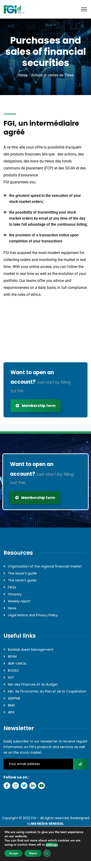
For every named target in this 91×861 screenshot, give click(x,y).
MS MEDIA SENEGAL (47, 823)
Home (23, 75)
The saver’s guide (22, 580)
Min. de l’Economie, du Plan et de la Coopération (47, 691)
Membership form (38, 405)
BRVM (12, 656)
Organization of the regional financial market (45, 566)
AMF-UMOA (17, 663)
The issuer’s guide (22, 573)
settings (52, 845)
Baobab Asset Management (30, 649)
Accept (13, 853)
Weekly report (19, 601)
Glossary (15, 594)
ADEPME (14, 698)
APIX (11, 712)
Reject (33, 853)
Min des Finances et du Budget (33, 684)
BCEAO (13, 670)
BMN (11, 705)
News (12, 608)
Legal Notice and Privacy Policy (33, 615)
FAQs (12, 587)
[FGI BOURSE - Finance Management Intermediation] (14, 9)
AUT (11, 677)
